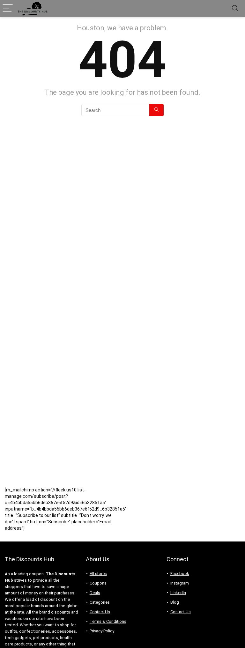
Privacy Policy (102, 631)
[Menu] (7, 8)
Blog (174, 602)
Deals (95, 592)
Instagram (179, 583)
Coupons (98, 583)
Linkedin (178, 592)
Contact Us (100, 611)
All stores (98, 573)
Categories (100, 602)
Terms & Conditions (108, 621)
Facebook (179, 573)
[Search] (235, 8)
